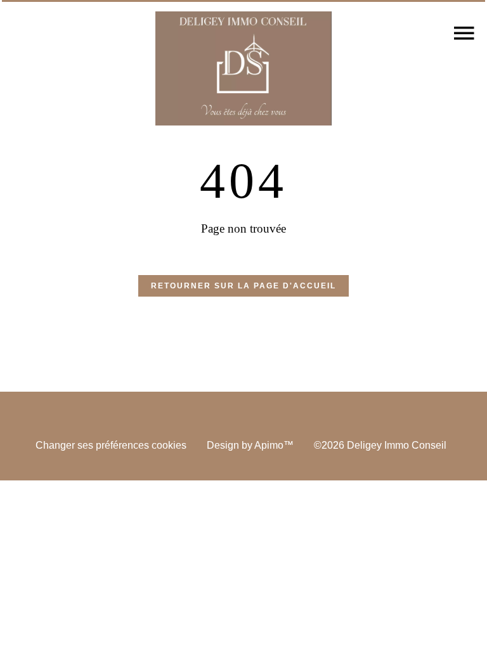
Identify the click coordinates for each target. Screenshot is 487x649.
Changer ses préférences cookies (111, 445)
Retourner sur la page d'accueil (243, 285)
